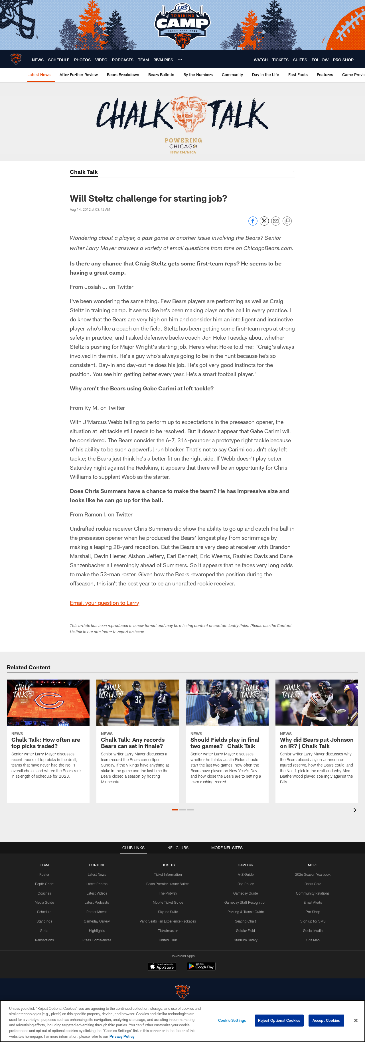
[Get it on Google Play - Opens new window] (201, 969)
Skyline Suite (168, 912)
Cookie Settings (232, 1020)
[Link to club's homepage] (16, 59)
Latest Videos (97, 893)
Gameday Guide (245, 893)
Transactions (44, 940)
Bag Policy (246, 884)
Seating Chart (245, 921)
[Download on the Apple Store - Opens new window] (162, 967)
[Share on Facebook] (252, 224)
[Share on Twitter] (264, 224)
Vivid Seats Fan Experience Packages (168, 921)
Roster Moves (96, 912)
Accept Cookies (326, 1020)
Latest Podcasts (97, 902)
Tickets (168, 865)
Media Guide (44, 902)
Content (97, 865)
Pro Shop (313, 912)
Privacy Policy (122, 1036)
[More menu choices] (180, 59)
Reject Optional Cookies (279, 1020)
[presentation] (356, 811)
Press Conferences (96, 940)
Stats (44, 930)
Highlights (97, 930)
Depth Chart (44, 884)
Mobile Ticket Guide (168, 902)
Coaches (44, 893)
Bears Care (313, 884)
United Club (168, 940)
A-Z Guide (246, 874)
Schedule (44, 912)
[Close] (356, 1020)
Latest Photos (97, 884)
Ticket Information (168, 874)
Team (44, 865)
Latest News (97, 874)
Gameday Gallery (97, 921)
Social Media (313, 930)
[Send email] (275, 224)
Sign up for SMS (313, 921)
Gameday (246, 865)
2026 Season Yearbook (312, 874)
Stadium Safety (245, 940)
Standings (44, 921)
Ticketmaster (168, 930)
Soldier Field (245, 930)
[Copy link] (287, 221)
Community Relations (313, 893)
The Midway (168, 893)
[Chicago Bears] (182, 993)
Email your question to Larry (104, 602)
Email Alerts (313, 902)
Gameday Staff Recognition (245, 902)
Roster (44, 874)
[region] (182, 1021)
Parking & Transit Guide (246, 912)
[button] (175, 810)
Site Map (313, 940)
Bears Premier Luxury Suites (167, 884)
